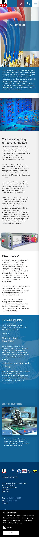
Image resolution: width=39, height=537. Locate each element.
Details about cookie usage (12, 523)
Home (4, 509)
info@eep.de (12, 501)
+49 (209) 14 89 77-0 (14, 498)
